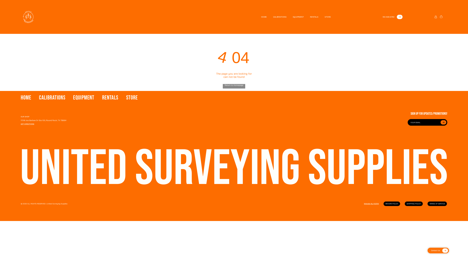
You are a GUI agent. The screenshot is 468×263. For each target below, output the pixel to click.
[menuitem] (262, 17)
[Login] (436, 17)
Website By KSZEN (371, 204)
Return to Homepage (234, 85)
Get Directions (27, 124)
